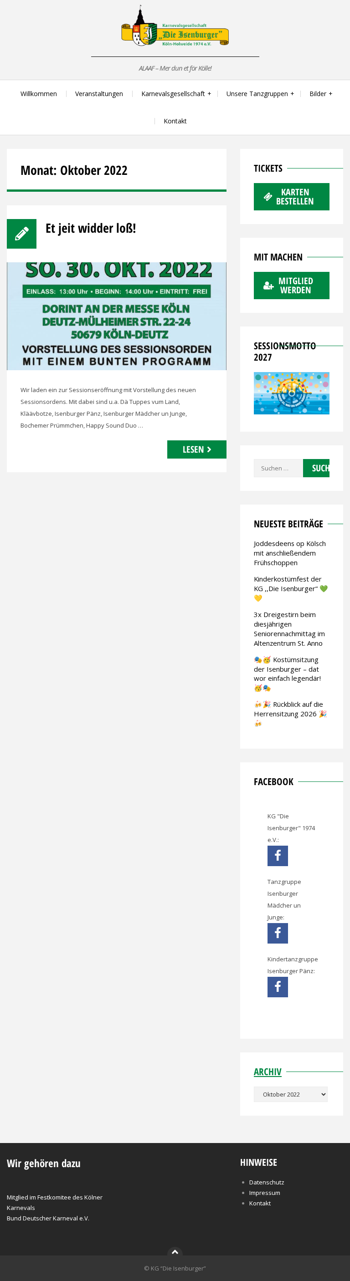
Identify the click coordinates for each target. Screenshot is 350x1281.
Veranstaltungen (99, 93)
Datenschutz (266, 1182)
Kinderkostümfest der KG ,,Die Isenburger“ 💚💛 (291, 588)
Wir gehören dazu (44, 1163)
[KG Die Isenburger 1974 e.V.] (278, 856)
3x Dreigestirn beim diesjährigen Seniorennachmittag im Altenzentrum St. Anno (289, 629)
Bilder (317, 93)
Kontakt (175, 121)
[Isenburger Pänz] (278, 987)
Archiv (268, 1071)
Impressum (264, 1193)
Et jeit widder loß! (91, 227)
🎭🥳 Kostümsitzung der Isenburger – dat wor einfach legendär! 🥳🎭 (287, 674)
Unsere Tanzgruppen (257, 93)
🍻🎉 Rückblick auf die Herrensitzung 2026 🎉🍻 (290, 713)
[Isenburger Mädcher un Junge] (278, 933)
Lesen (193, 449)
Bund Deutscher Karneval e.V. (48, 1218)
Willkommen (39, 93)
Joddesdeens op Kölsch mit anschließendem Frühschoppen (290, 553)
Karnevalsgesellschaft (173, 93)
